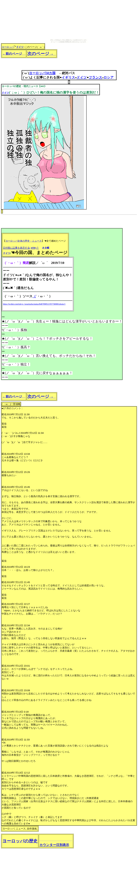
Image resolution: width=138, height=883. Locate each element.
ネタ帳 (45, 247)
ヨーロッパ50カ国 (42, 73)
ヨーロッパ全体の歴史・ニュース (23, 241)
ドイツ (19, 47)
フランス (95, 77)
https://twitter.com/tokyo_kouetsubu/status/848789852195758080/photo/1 (34, 304)
